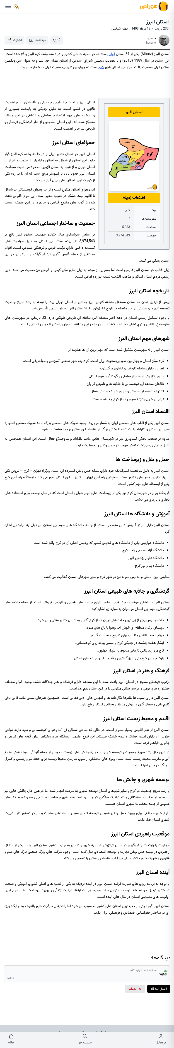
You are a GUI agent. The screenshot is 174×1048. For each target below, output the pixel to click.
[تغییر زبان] (16, 6)
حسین (151, 38)
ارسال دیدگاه (159, 988)
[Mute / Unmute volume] (8, 6)
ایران (111, 54)
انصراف (132, 988)
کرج (101, 67)
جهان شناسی (119, 29)
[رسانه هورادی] (154, 6)
